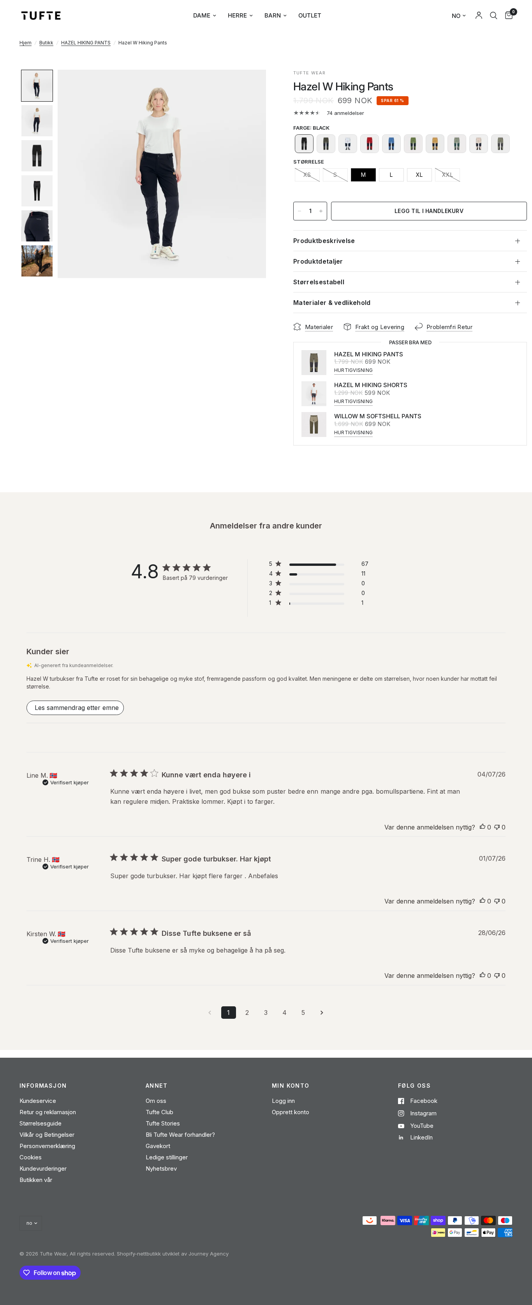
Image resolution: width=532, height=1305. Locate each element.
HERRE (237, 15)
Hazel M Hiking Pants (368, 354)
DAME (201, 15)
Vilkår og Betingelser (46, 1134)
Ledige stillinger (167, 1157)
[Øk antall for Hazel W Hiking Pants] (321, 211)
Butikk (46, 43)
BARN (272, 15)
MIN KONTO (291, 1085)
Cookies (30, 1157)
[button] (37, 86)
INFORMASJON (43, 1085)
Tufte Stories (163, 1123)
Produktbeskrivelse (324, 241)
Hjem (25, 43)
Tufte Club (159, 1112)
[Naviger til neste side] (322, 1012)
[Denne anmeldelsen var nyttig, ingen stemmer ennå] (482, 827)
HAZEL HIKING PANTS (86, 43)
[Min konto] (479, 15)
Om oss (156, 1100)
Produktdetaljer (318, 261)
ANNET (156, 1085)
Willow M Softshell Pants (377, 416)
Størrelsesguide (40, 1123)
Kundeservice (37, 1100)
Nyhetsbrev (161, 1168)
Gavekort (158, 1146)
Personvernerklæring (47, 1146)
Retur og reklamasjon (47, 1112)
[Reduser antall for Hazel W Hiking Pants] (299, 211)
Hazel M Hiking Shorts (370, 385)
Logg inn (283, 1100)
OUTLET (309, 15)
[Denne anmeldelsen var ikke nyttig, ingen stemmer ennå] (497, 827)
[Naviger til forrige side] (210, 1012)
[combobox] (493, 15)
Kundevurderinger (43, 1168)
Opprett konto (290, 1112)
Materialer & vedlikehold (332, 302)
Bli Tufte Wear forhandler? (180, 1134)
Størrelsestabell (318, 282)
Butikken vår (35, 1179)
